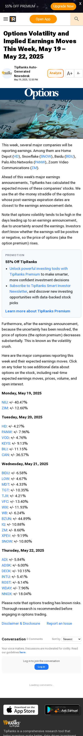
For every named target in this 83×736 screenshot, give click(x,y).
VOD (5, 438)
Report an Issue (59, 623)
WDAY (6, 588)
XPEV (6, 535)
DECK (6, 571)
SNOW (46, 156)
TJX (5, 496)
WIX (5, 507)
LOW (5, 479)
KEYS (6, 443)
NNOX (6, 594)
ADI (4, 559)
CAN (5, 455)
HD (16, 156)
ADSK (6, 565)
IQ (3, 524)
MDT (5, 484)
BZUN (6, 519)
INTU (6, 577)
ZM (34, 168)
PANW (40, 162)
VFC (5, 501)
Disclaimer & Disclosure (21, 623)
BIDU (69, 156)
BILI (4, 449)
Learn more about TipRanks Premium (37, 311)
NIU (4, 402)
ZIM (5, 408)
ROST (6, 582)
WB (4, 513)
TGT (5, 490)
